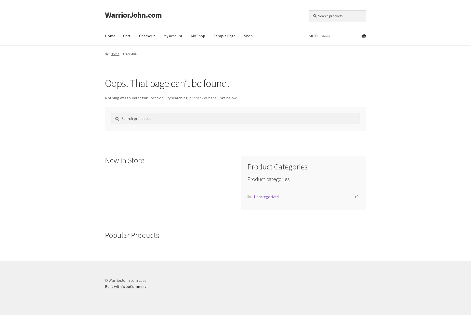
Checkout (147, 35)
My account (173, 35)
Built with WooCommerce (126, 286)
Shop (248, 35)
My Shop (198, 35)
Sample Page (225, 35)
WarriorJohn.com (133, 15)
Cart (127, 35)
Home (110, 35)
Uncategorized (266, 196)
